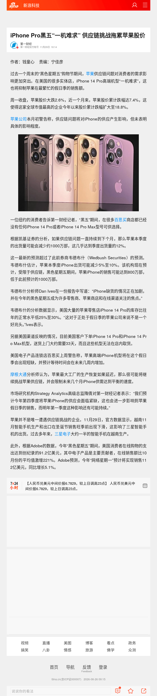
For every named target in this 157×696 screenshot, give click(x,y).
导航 (70, 667)
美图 (67, 643)
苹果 (90, 73)
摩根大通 (18, 374)
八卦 (46, 650)
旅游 (89, 650)
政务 (132, 643)
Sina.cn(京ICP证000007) (66, 679)
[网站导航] (145, 5)
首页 (54, 667)
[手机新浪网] (14, 5)
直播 (46, 643)
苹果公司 (18, 119)
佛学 (110, 650)
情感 (67, 650)
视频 (25, 643)
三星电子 (63, 434)
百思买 (120, 219)
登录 (103, 667)
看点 (110, 643)
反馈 (87, 667)
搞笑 (25, 650)
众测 (132, 650)
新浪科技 (31, 5)
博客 (89, 643)
